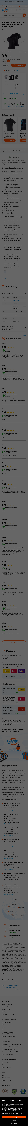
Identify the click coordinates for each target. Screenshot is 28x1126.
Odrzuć (14, 1120)
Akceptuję (14, 1117)
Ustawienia (14, 1123)
